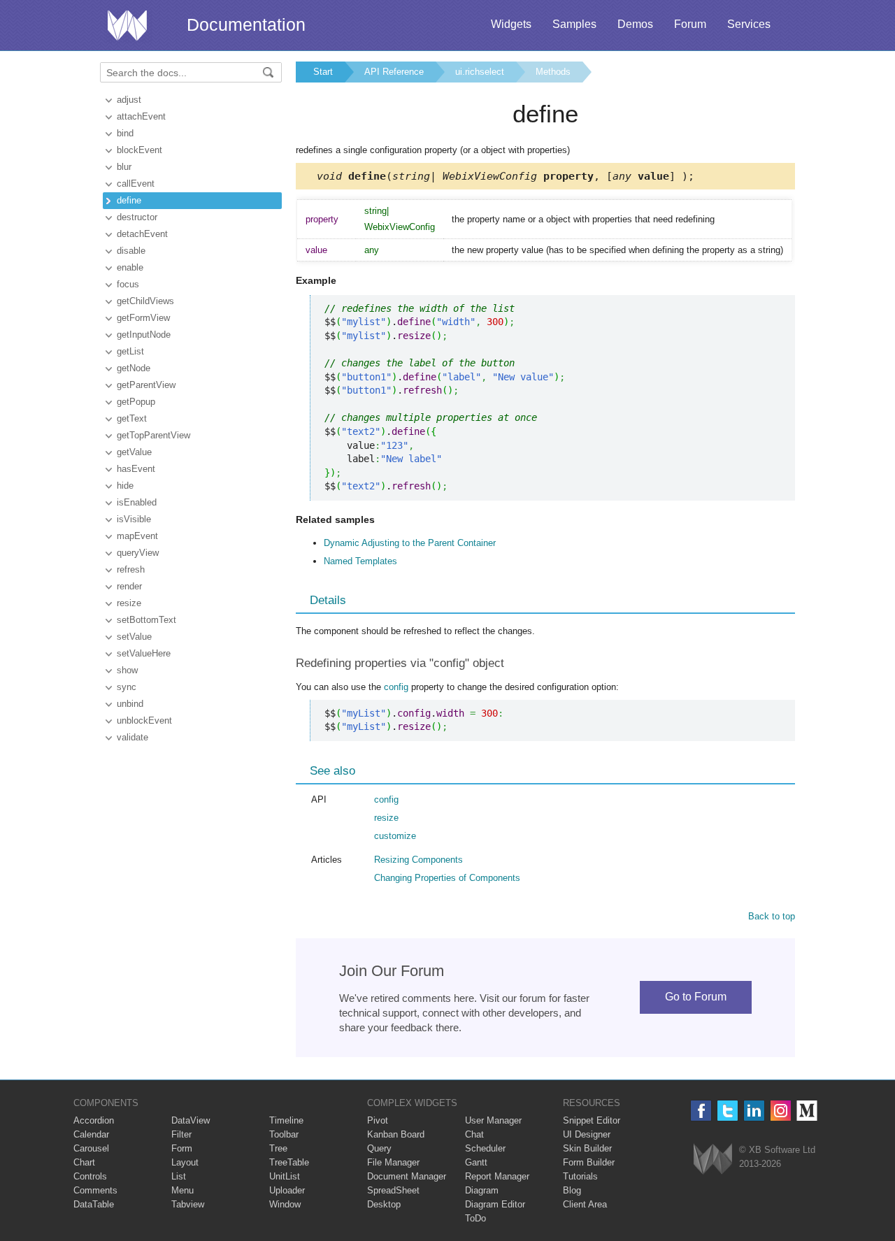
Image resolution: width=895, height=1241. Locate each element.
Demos (635, 24)
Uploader (287, 1190)
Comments (95, 1190)
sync (126, 687)
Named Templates (360, 561)
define (129, 200)
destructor (137, 217)
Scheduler (485, 1148)
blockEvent (139, 150)
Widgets (511, 24)
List (178, 1176)
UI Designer (586, 1134)
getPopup (136, 401)
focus (128, 284)
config (396, 687)
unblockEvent (144, 720)
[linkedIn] (754, 1110)
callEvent (136, 183)
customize (395, 836)
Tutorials (580, 1176)
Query (379, 1148)
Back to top (771, 916)
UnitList (284, 1176)
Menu (182, 1190)
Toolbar (284, 1134)
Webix (713, 1159)
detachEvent (142, 234)
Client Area (585, 1204)
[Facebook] (701, 1110)
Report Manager (497, 1176)
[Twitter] (727, 1110)
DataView (190, 1120)
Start (323, 71)
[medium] (807, 1110)
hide (125, 485)
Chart (84, 1162)
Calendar (91, 1134)
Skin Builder (587, 1148)
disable (131, 250)
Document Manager (406, 1176)
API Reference (394, 71)
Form (181, 1148)
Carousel (91, 1148)
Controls (90, 1176)
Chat (474, 1134)
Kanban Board (395, 1134)
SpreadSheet (393, 1190)
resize (129, 603)
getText (132, 418)
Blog (572, 1190)
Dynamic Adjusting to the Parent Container (410, 543)
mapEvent (137, 536)
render (129, 586)
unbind (130, 703)
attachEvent (141, 116)
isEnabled (137, 502)
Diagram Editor (495, 1204)
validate (132, 737)
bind (125, 133)
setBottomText (146, 620)
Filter (181, 1134)
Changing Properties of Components (447, 878)
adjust (129, 99)
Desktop (384, 1204)
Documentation (246, 24)
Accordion (93, 1120)
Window (285, 1204)
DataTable (93, 1204)
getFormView (143, 318)
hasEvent (136, 469)
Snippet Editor (591, 1120)
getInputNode (144, 334)
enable (130, 267)
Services (749, 24)
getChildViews (145, 301)
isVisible (134, 519)
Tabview (187, 1204)
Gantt (476, 1162)
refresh (131, 569)
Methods (553, 71)
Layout (185, 1162)
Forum (690, 24)
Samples (574, 24)
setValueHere (144, 653)
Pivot (377, 1120)
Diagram (482, 1190)
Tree (278, 1148)
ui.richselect (479, 71)
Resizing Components (418, 859)
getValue (134, 452)
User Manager (493, 1120)
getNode (133, 368)
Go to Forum (695, 997)
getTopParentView (153, 435)
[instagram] (781, 1110)
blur (124, 167)
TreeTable (289, 1162)
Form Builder (589, 1162)
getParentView (146, 385)
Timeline (286, 1120)
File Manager (393, 1162)
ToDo (475, 1218)
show (127, 670)
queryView (138, 552)
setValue (134, 636)
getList (130, 351)
